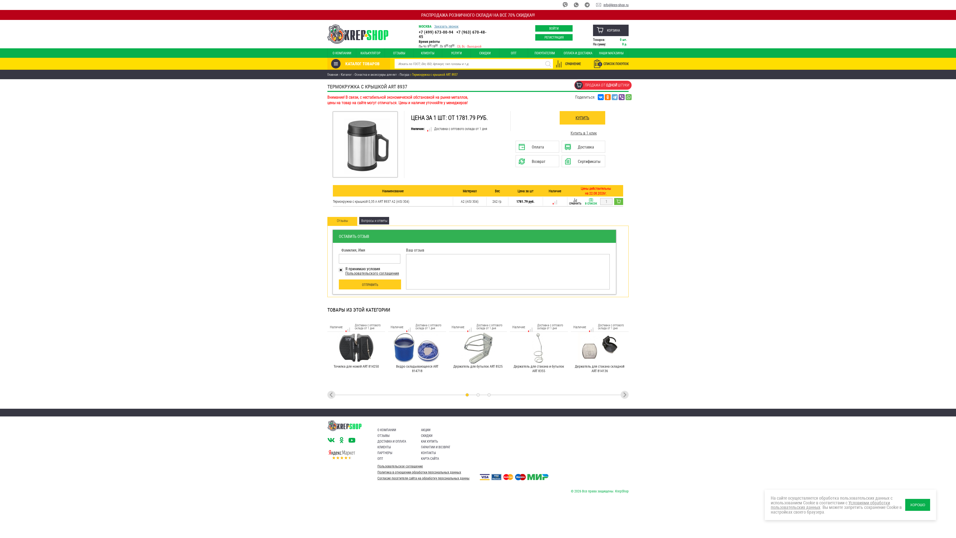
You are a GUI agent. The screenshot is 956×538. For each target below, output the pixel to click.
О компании (342, 53)
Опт (514, 53)
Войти (554, 28)
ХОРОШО (917, 505)
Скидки (485, 53)
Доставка (583, 148)
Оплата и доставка (578, 53)
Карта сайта (430, 458)
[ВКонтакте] (601, 97)
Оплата (536, 148)
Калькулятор (370, 53)
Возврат (533, 163)
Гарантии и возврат (435, 447)
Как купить (429, 441)
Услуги (456, 53)
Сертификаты (583, 163)
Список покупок (614, 64)
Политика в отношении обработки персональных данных (419, 472)
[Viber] (622, 97)
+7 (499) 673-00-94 (436, 32)
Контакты (428, 453)
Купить (582, 118)
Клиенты (427, 53)
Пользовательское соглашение (400, 466)
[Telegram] (615, 97)
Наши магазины (611, 53)
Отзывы (399, 53)
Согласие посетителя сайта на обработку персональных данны (423, 478)
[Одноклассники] (608, 97)
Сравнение (573, 64)
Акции (425, 430)
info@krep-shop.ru (616, 4)
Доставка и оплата (391, 441)
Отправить (370, 284)
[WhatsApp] (629, 97)
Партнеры (384, 453)
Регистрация (554, 37)
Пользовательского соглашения (372, 273)
